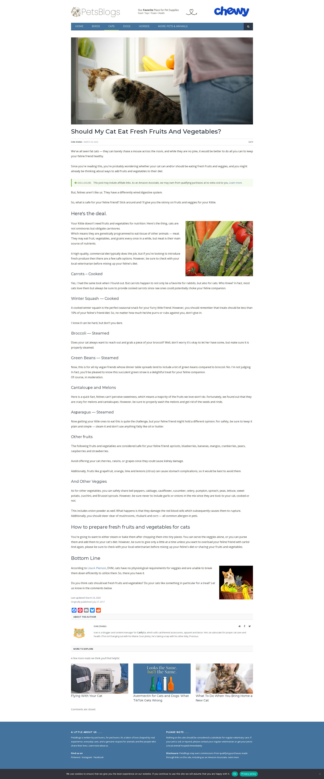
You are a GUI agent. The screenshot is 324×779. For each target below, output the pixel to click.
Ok (234, 773)
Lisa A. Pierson (97, 568)
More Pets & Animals (173, 26)
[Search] (248, 26)
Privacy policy (248, 773)
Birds (96, 26)
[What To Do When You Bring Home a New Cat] (224, 678)
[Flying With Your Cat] (99, 678)
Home (79, 26)
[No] (319, 774)
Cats (111, 26)
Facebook (99, 757)
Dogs (126, 26)
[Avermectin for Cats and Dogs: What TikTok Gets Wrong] (162, 678)
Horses (144, 26)
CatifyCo (141, 632)
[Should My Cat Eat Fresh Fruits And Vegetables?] (162, 81)
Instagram (87, 757)
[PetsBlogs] (96, 11)
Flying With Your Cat (86, 696)
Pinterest (75, 757)
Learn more (235, 182)
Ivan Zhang (76, 142)
